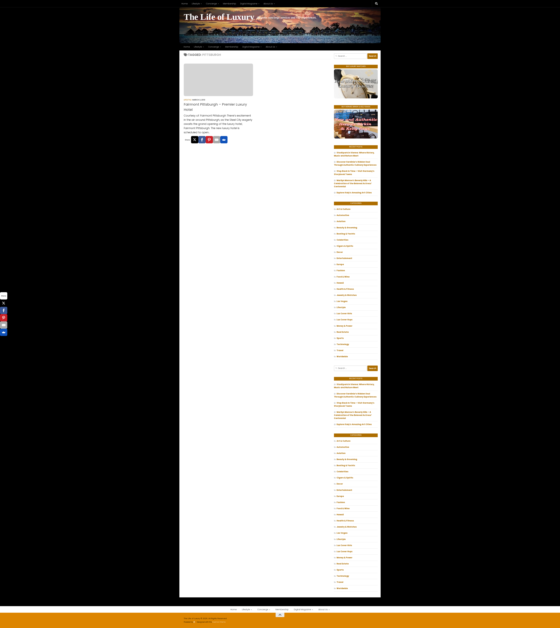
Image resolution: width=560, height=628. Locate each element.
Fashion (341, 270)
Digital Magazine (248, 3)
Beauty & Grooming (347, 227)
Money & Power (344, 326)
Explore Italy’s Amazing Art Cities (354, 192)
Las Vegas (342, 301)
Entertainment (344, 258)
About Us (268, 3)
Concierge (211, 3)
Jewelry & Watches (347, 295)
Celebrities (342, 240)
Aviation (341, 221)
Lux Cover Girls (344, 313)
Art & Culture (343, 209)
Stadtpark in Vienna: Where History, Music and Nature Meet (354, 154)
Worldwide (342, 356)
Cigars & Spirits (345, 246)
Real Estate (343, 332)
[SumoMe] (224, 139)
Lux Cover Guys (344, 319)
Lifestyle (196, 3)
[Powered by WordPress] (194, 622)
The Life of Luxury (219, 17)
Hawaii (340, 283)
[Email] (216, 139)
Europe (340, 264)
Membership (229, 3)
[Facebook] (202, 139)
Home (184, 3)
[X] (194, 139)
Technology (343, 344)
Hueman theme (218, 622)
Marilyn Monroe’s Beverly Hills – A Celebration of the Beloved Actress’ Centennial (353, 183)
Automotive (343, 215)
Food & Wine (343, 276)
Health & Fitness (345, 289)
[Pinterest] (209, 139)
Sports (340, 338)
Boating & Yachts (346, 233)
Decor (340, 252)
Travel (340, 350)
